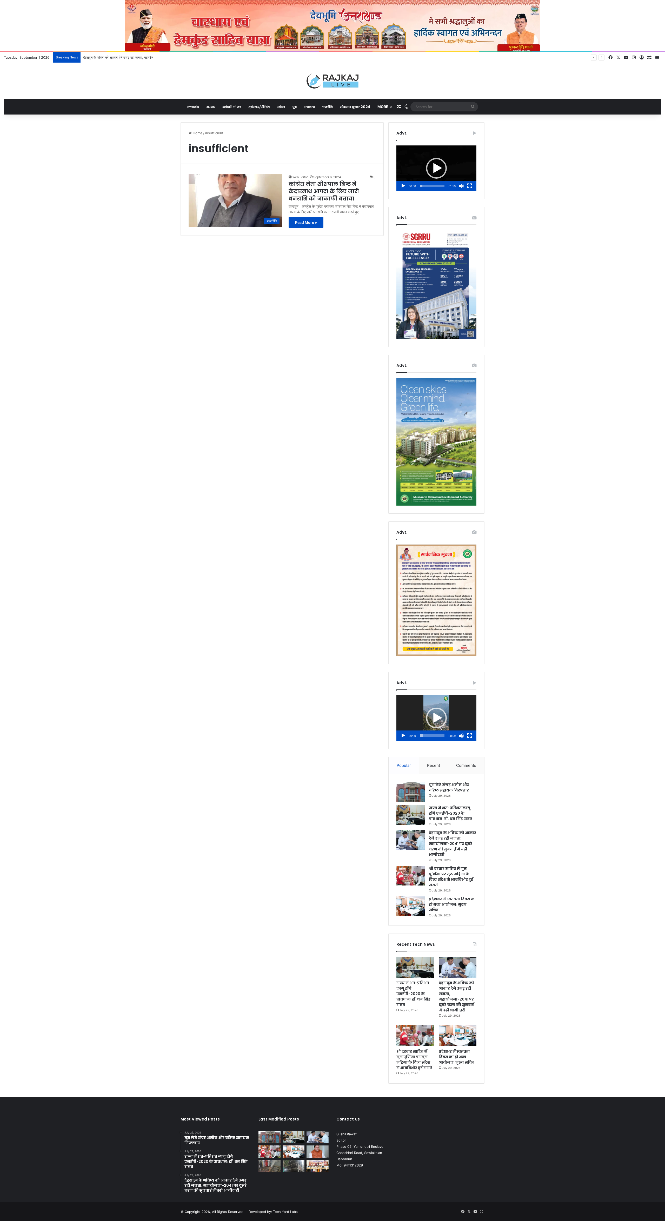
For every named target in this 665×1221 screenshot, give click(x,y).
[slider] (432, 186)
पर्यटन (281, 106)
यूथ (294, 106)
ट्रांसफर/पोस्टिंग (259, 106)
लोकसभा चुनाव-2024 (355, 106)
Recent (433, 765)
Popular (404, 765)
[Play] (403, 186)
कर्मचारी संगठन (231, 106)
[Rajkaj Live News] (332, 81)
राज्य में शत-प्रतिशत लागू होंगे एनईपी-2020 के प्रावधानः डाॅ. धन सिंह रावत (450, 813)
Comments (466, 765)
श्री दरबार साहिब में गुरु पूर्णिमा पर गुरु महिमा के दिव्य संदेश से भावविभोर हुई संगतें (451, 877)
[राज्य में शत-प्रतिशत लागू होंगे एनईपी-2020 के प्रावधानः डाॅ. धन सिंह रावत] (410, 815)
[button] (436, 168)
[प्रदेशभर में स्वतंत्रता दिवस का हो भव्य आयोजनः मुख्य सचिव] (410, 906)
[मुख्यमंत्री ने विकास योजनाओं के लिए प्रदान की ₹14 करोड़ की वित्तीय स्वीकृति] (318, 1151)
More (382, 106)
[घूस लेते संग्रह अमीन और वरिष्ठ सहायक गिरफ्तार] (410, 792)
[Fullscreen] (469, 186)
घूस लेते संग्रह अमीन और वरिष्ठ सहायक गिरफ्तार (449, 787)
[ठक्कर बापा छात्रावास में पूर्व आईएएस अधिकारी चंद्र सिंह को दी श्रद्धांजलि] (269, 1166)
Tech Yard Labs (285, 1212)
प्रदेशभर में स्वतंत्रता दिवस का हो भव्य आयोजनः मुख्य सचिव (452, 904)
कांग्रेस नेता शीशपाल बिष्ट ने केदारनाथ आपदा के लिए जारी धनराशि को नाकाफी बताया (324, 191)
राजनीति (327, 106)
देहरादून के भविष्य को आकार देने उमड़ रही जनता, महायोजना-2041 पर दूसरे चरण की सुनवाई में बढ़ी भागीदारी (149, 57)
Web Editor (300, 177)
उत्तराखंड (193, 106)
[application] (436, 168)
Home (197, 133)
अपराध (210, 106)
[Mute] (461, 186)
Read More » (306, 222)
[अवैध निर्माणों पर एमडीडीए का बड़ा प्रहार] (294, 1166)
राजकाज (309, 106)
